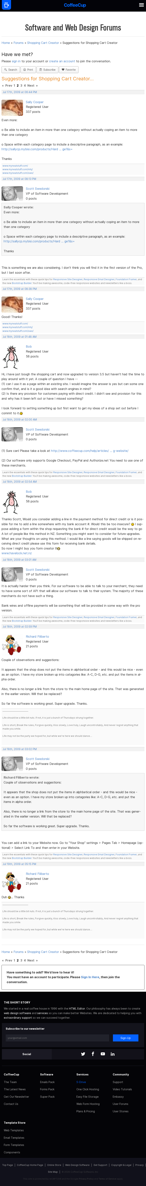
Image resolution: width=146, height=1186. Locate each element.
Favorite (70, 69)
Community (121, 1074)
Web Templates (14, 1130)
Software (46, 1074)
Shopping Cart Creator (43, 43)
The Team (10, 1082)
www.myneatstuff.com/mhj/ (17, 169)
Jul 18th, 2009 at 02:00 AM (20, 419)
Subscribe (49, 69)
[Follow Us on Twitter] (83, 1054)
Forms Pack (47, 1089)
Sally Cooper (35, 102)
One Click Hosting (87, 1089)
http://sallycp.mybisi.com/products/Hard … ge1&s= (37, 149)
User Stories (121, 1111)
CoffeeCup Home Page (30, 1165)
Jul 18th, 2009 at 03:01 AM (19, 559)
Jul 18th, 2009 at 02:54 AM (20, 481)
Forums (18, 43)
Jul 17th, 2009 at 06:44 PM (20, 92)
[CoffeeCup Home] (75, 6)
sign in (16, 61)
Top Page (7, 1165)
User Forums (120, 1103)
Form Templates (14, 1144)
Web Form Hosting (88, 1103)
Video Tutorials (122, 1089)
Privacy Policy (86, 1178)
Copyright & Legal (121, 1165)
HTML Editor (77, 1008)
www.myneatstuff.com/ (15, 165)
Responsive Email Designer (99, 279)
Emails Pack (47, 1082)
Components (12, 1152)
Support (118, 1082)
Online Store (54, 1165)
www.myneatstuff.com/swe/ (17, 173)
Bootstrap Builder (22, 283)
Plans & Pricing (85, 1111)
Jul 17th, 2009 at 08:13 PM (19, 178)
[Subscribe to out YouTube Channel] (103, 1054)
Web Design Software (77, 1165)
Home (6, 43)
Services (82, 1074)
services (42, 1013)
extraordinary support (18, 1017)
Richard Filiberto (37, 636)
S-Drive (81, 1082)
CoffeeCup (11, 1074)
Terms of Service (107, 1178)
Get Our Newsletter (16, 1096)
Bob (29, 346)
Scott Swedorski (37, 189)
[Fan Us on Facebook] (93, 1054)
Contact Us (11, 1103)
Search (12, 69)
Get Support (100, 1165)
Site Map (53, 1171)
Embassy (118, 1096)
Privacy (139, 1165)
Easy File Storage (87, 1096)
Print (29, 69)
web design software (17, 1013)
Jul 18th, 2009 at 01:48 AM (19, 336)
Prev (8, 85)
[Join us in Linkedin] (113, 1054)
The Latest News (15, 1089)
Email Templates (14, 1137)
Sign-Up (126, 1038)
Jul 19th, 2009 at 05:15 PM (19, 864)
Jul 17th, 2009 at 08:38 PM (20, 288)
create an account (62, 61)
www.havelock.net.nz (17, 553)
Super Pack (47, 1096)
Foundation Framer (126, 279)
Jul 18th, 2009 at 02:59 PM (20, 626)
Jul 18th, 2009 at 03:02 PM (20, 749)
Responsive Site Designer (68, 279)
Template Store (14, 1122)
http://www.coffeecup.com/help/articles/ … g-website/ (90, 451)
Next (30, 85)
